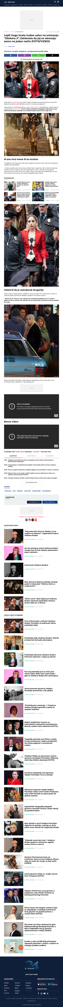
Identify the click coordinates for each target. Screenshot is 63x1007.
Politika (20, 5)
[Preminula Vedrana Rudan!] (13, 570)
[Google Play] (53, 984)
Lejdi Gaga (16, 102)
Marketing (26, 998)
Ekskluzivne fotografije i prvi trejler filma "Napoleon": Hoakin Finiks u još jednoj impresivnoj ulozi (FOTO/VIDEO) (52, 195)
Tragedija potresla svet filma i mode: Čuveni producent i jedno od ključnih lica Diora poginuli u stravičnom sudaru (40, 742)
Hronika (39, 5)
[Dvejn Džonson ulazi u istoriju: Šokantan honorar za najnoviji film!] (10, 186)
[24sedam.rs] (9, 2)
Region (28, 985)
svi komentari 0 (34, 502)
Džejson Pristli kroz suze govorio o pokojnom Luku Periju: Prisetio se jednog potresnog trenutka (39, 893)
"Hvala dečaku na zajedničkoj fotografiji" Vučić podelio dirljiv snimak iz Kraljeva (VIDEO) (32, 465)
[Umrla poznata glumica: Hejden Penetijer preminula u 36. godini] (13, 693)
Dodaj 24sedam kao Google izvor (32, 59)
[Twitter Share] (52, 55)
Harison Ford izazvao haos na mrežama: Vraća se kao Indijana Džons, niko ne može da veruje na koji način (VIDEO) (41, 860)
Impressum (19, 998)
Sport (25, 5)
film (14, 491)
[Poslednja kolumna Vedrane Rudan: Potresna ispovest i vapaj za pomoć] (13, 659)
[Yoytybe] (44, 994)
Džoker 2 (20, 491)
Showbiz (30, 5)
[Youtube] (36, 519)
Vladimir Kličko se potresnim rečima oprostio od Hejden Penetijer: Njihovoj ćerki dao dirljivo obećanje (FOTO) (41, 758)
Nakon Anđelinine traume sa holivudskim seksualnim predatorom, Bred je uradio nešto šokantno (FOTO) (41, 724)
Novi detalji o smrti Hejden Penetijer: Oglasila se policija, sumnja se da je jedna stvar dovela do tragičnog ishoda (41, 825)
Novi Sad (28, 991)
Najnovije (6, 5)
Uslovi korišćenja (52, 998)
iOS (16, 452)
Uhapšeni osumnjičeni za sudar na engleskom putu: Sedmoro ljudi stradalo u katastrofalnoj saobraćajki (31, 460)
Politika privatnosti (42, 998)
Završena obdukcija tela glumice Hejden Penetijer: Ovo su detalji (38, 774)
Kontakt (13, 998)
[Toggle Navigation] (58, 1)
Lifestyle (50, 5)
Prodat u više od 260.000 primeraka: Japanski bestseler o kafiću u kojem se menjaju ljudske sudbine (41, 943)
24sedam (36, 452)
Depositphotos (31, 1001)
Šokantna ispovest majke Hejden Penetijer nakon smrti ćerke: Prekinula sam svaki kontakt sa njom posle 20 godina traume (41, 793)
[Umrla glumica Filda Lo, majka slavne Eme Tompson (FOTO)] (13, 879)
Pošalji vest (33, 998)
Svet (35, 5)
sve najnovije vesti (31, 482)
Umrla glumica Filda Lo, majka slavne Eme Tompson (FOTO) (41, 875)
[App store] (41, 984)
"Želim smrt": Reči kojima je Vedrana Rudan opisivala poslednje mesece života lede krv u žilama (40, 601)
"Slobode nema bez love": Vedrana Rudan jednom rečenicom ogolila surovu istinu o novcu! (39, 842)
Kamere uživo (14, 5)
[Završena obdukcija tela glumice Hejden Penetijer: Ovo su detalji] (13, 777)
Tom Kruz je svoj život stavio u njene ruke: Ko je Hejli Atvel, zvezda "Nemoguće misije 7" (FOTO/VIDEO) (24, 195)
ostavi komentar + (50, 502)
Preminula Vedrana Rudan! (36, 565)
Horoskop (29, 988)
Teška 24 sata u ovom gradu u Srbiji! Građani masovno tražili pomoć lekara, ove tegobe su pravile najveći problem (31, 473)
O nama (8, 998)
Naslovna (6, 31)
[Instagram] (29, 519)
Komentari (50, 456)
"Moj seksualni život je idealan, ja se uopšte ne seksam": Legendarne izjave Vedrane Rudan (41, 534)
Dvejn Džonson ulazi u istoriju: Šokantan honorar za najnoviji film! (23, 184)
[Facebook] (26, 519)
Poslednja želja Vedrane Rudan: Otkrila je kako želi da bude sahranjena (41, 639)
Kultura (12, 31)
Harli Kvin (17, 109)
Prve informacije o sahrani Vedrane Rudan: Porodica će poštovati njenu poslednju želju (40, 623)
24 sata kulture (19, 31)
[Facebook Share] (10, 55)
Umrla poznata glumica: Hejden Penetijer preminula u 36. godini (38, 690)
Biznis (55, 5)
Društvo (44, 5)
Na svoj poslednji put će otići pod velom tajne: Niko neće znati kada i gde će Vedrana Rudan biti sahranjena (41, 674)
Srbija (17, 993)
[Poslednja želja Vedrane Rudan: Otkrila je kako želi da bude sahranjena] (13, 643)
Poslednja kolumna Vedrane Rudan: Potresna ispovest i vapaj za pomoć (40, 656)
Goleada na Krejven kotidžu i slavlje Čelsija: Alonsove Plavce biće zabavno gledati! (32, 478)
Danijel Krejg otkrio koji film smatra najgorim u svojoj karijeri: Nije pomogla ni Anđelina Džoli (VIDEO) (51, 184)
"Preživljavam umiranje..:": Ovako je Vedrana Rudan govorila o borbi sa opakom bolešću (40, 707)
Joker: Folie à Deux (32, 107)
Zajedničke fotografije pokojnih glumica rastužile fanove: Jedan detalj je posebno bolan (41, 809)
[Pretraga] (55, 2)
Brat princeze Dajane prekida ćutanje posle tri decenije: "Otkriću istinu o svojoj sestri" (40, 584)
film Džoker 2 (46, 491)
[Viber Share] (24, 55)
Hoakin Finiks (36, 491)
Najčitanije (31, 456)
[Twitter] (33, 519)
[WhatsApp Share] (38, 55)
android (22, 452)
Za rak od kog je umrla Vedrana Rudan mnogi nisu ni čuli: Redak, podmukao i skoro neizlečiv (41, 550)
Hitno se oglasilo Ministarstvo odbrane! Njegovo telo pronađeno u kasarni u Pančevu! (33, 470)
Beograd (28, 983)
